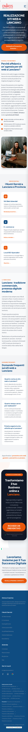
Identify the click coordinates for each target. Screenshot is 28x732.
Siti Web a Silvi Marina (19, 693)
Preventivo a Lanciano (7, 721)
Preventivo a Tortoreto (19, 716)
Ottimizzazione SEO (7, 627)
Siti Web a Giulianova (6, 691)
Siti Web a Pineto (17, 696)
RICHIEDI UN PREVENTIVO (14, 527)
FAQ (3, 660)
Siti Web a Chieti (5, 698)
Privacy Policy (10, 727)
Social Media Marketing (8, 631)
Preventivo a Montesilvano (8, 711)
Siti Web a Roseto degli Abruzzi (9, 686)
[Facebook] (3, 674)
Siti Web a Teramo (16, 688)
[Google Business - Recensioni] (13, 674)
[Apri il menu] (25, 6)
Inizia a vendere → (9, 237)
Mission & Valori (6, 652)
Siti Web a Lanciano (15, 698)
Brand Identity (5, 638)
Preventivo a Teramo (18, 706)
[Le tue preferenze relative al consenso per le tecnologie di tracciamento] (1, 548)
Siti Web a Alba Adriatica (7, 693)
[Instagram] (8, 674)
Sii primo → (7, 263)
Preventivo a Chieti (17, 718)
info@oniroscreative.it (7, 670)
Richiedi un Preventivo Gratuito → (14, 47)
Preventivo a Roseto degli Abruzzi (9, 704)
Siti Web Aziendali (6, 616)
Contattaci (5, 649)
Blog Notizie (5, 656)
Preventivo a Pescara (7, 706)
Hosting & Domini (6, 624)
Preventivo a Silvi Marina (7, 716)
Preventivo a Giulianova (7, 709)
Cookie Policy (18, 727)
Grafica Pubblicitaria (7, 635)
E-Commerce (5, 620)
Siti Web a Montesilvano (18, 691)
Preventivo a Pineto (6, 718)
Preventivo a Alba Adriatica (8, 713)
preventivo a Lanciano (17, 458)
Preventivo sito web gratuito (13, 701)
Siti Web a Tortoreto (6, 696)
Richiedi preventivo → (10, 212)
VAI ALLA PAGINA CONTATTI (14, 581)
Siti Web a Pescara (6, 688)
